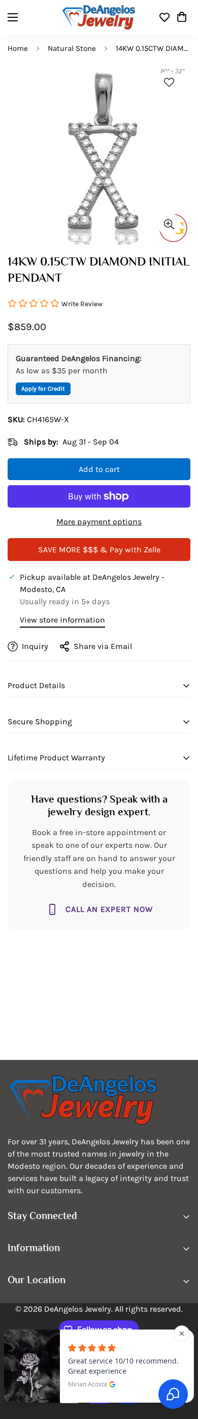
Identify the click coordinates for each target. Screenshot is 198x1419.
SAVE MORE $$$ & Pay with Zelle (99, 549)
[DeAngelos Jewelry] (99, 17)
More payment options (99, 521)
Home (18, 48)
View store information (62, 620)
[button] (181, 17)
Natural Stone (72, 48)
